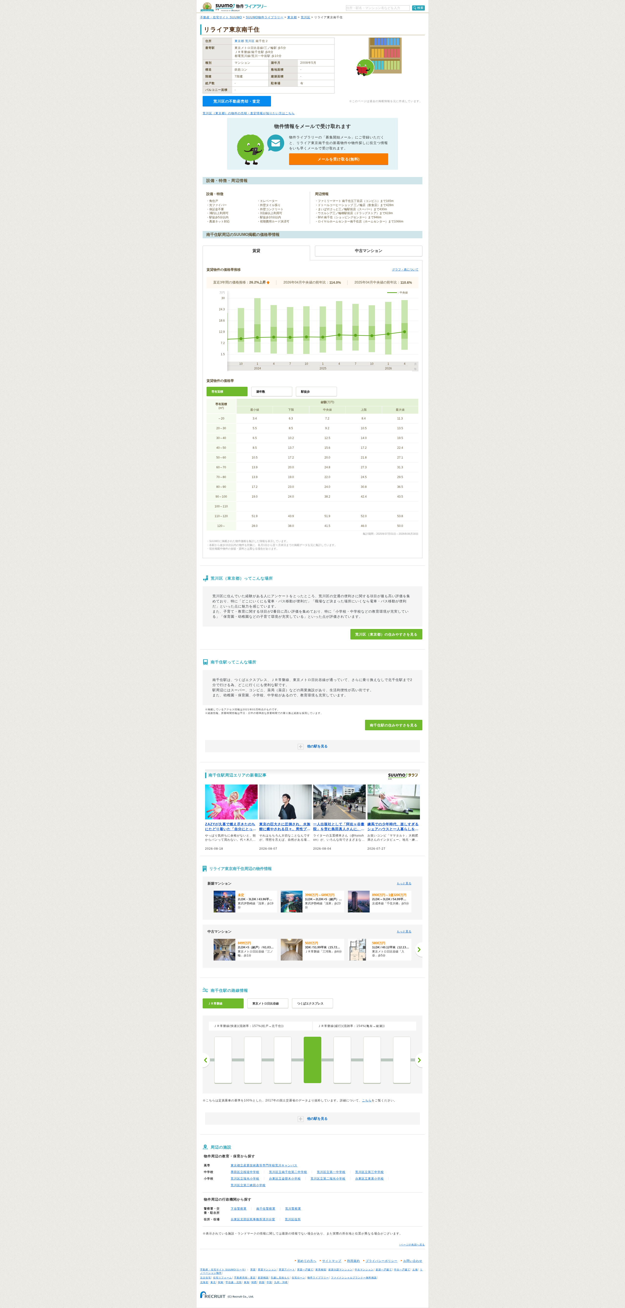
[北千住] (342, 1060)
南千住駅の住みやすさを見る (393, 725)
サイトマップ (331, 1261)
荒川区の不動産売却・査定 (236, 101)
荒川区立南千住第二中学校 (288, 1172)
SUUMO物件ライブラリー (264, 17)
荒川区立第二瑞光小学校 (328, 1178)
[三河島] (282, 1060)
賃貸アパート (287, 1269)
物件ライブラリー (318, 1277)
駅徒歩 (305, 391)
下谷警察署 (239, 1208)
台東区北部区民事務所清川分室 (253, 1219)
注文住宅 (205, 1277)
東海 (246, 1282)
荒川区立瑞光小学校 (245, 1178)
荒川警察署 (293, 1208)
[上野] (223, 1060)
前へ (206, 1060)
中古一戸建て (402, 1269)
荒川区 (305, 17)
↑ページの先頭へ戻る (412, 1244)
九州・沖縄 (281, 1282)
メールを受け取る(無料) (339, 159)
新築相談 (263, 1277)
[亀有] (401, 1060)
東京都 (292, 17)
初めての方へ (306, 1261)
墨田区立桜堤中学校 (245, 1172)
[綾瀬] (372, 1060)
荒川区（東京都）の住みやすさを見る (386, 634)
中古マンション (364, 1269)
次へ (418, 1060)
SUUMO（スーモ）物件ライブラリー (233, 6)
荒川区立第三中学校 (369, 1172)
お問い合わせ (412, 1261)
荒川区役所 (293, 1219)
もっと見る (404, 883)
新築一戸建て (384, 1269)
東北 (213, 1282)
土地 (415, 1269)
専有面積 (217, 391)
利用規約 (353, 1261)
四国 (261, 1282)
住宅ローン (298, 1277)
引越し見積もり (280, 1277)
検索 (420, 8)
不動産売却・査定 (245, 1277)
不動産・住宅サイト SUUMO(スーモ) (223, 1269)
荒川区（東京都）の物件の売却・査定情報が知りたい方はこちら (249, 113)
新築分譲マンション (340, 1269)
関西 (254, 1282)
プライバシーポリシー (381, 1261)
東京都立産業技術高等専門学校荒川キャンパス (264, 1165)
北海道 (204, 1282)
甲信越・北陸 (234, 1282)
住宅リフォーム (222, 1277)
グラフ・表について (405, 269)
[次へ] (418, 949)
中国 (269, 1282)
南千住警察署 (265, 1208)
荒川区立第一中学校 (331, 1172)
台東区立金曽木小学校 (285, 1178)
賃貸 (253, 1269)
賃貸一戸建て (305, 1269)
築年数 (260, 391)
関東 (220, 1282)
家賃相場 (320, 1269)
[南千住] (312, 1060)
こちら (367, 1100)
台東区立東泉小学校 (369, 1178)
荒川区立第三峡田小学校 (248, 1185)
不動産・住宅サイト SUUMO (221, 17)
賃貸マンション (267, 1269)
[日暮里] (252, 1060)
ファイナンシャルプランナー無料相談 (354, 1277)
